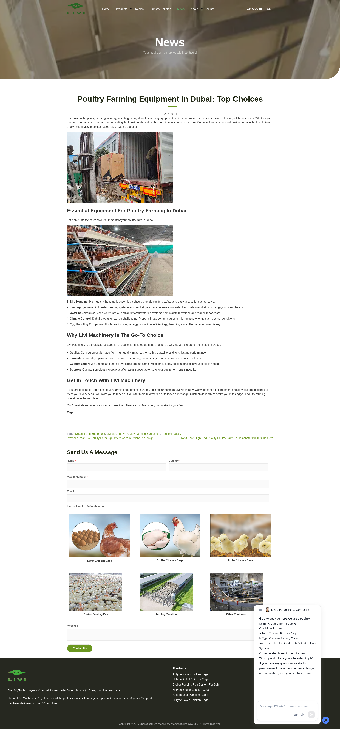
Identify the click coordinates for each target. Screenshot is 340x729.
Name (71, 460)
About (194, 8)
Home (106, 8)
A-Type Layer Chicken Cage (190, 694)
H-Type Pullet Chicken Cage (191, 679)
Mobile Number (77, 476)
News (181, 8)
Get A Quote (255, 8)
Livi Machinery (115, 433)
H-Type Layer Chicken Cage (190, 700)
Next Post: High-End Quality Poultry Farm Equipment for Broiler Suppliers (227, 438)
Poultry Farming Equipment (143, 433)
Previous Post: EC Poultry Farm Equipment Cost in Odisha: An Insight (110, 438)
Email (71, 491)
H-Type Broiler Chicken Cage (191, 689)
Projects (138, 8)
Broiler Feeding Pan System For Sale (196, 684)
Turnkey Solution (160, 8)
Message (72, 625)
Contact (209, 8)
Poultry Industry (171, 433)
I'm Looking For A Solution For (86, 505)
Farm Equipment (94, 433)
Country (174, 460)
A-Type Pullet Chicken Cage (190, 674)
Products (121, 8)
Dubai (79, 433)
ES (269, 8)
